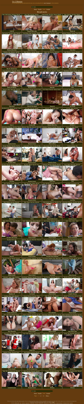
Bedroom (14, 14)
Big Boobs (57, 52)
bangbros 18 (12, 293)
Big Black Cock (5, 108)
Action (4, 70)
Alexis (67, 127)
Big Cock (32, 108)
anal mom (72, 200)
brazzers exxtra (72, 68)
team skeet (72, 49)
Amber (46, 33)
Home (35, 9)
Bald (25, 52)
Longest (48, 9)
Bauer (14, 221)
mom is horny (52, 143)
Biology (37, 14)
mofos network (72, 275)
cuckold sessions (12, 387)
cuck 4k (12, 31)
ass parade (72, 106)
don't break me (12, 331)
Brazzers (73, 52)
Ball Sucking (8, 14)
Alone (77, 221)
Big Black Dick (10, 239)
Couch (58, 239)
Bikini (78, 352)
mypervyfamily (32, 237)
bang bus (52, 87)
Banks (33, 183)
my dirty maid (11, 162)
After (26, 14)
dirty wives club (72, 331)
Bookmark (48, 3)
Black (9, 89)
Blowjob (18, 14)
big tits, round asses (12, 68)
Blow (14, 33)
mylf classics (12, 200)
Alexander (5, 277)
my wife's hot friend (12, 237)
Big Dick (32, 14)
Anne (24, 333)
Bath (5, 202)
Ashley (10, 277)
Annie (45, 70)
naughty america (72, 293)
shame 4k (52, 106)
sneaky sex (12, 350)
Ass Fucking (74, 183)
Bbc (9, 52)
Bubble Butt (18, 164)
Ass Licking (26, 33)
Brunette (73, 33)
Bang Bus (49, 70)
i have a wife (72, 256)
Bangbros (6, 52)
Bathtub (8, 202)
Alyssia (4, 146)
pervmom (12, 181)
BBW (68, 164)
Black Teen (58, 258)
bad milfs (52, 49)
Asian (45, 52)
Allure (73, 221)
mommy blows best (32, 31)
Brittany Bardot (57, 89)
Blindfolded (66, 70)
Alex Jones (29, 183)
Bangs (28, 202)
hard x (32, 68)
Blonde (55, 14)
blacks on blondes (11, 87)
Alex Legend (46, 146)
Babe (3, 14)
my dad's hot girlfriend (52, 256)
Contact (53, 402)
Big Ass (37, 183)
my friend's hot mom (52, 350)
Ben (44, 183)
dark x (12, 125)
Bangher (47, 371)
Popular (40, 9)
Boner (17, 352)
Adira (67, 221)
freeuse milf (32, 125)
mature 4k (72, 31)
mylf (72, 87)
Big (50, 108)
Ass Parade (65, 89)
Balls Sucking (26, 89)
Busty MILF (79, 33)
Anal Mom (68, 183)
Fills (59, 333)
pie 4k (32, 218)
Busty (38, 70)
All (67, 108)
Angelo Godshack (71, 146)
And (65, 52)
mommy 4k (12, 218)
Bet (69, 333)
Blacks (18, 70)
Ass (48, 52)
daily (45, 3)
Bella (13, 296)
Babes (17, 333)
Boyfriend (39, 127)
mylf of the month (32, 106)
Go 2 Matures (17, 1)
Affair (70, 221)
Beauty (31, 146)
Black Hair (14, 70)
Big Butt (33, 52)
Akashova (24, 258)
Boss (38, 164)
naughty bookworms (12, 312)
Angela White (26, 146)
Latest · (44, 9)
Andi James (45, 314)
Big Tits (17, 52)
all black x (72, 125)
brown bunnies (52, 312)
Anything (6, 296)
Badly (24, 221)
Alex (5, 183)
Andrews (48, 221)
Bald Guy (29, 52)
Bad (49, 33)
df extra (12, 256)
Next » (47, 395)
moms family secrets (52, 218)
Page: (35, 395)
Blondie (59, 14)
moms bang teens (32, 49)
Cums (19, 108)
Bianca (34, 221)
